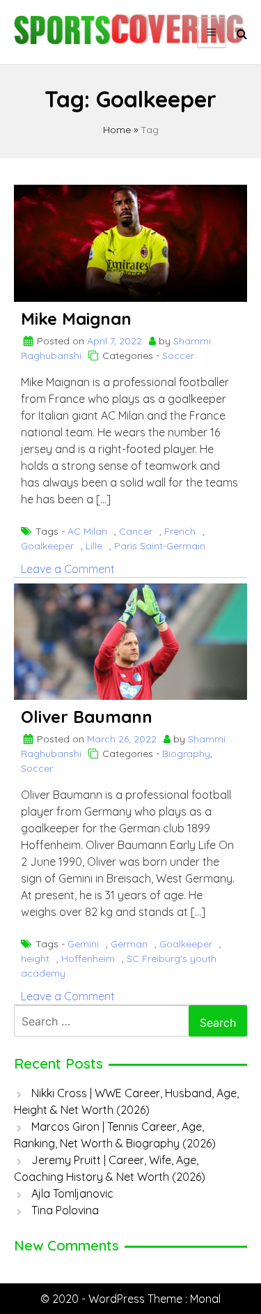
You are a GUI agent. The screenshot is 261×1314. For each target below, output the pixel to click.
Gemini (83, 944)
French (180, 531)
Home (117, 129)
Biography (186, 753)
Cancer (135, 531)
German (129, 944)
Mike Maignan (76, 318)
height (35, 958)
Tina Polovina (65, 1210)
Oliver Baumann (86, 716)
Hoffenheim (88, 958)
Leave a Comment (68, 569)
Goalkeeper (47, 546)
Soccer (178, 355)
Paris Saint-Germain (159, 546)
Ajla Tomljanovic (72, 1193)
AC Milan (87, 531)
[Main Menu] (211, 32)
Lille (94, 546)
